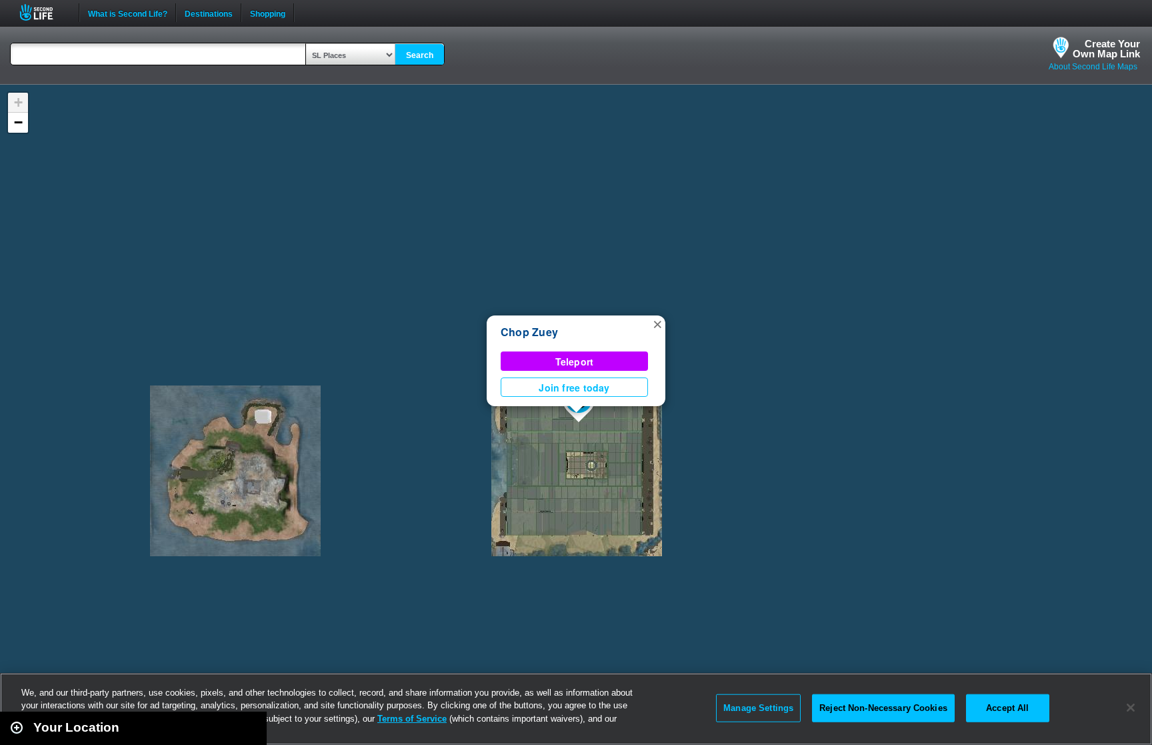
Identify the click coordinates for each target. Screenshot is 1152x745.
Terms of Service (412, 719)
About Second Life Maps (1093, 66)
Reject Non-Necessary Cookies (883, 708)
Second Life (44, 12)
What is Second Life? (127, 12)
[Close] (1130, 707)
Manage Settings (758, 708)
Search (419, 55)
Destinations (209, 12)
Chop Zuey (529, 331)
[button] (657, 323)
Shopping (267, 12)
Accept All (1007, 708)
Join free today (574, 387)
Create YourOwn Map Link (1106, 48)
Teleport (574, 361)
